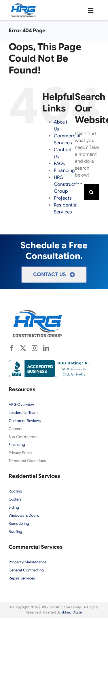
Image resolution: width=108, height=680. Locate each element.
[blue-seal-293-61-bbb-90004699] (51, 362)
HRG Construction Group (68, 184)
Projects (63, 198)
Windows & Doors (24, 515)
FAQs (59, 163)
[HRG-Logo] (23, 5)
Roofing (15, 491)
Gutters (15, 499)
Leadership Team (23, 412)
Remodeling (19, 523)
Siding (14, 507)
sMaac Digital (71, 612)
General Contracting (26, 570)
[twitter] (23, 348)
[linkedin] (46, 348)
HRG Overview (22, 404)
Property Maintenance (28, 562)
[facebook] (11, 348)
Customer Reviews (25, 420)
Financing (64, 170)
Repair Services (22, 578)
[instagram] (34, 348)
